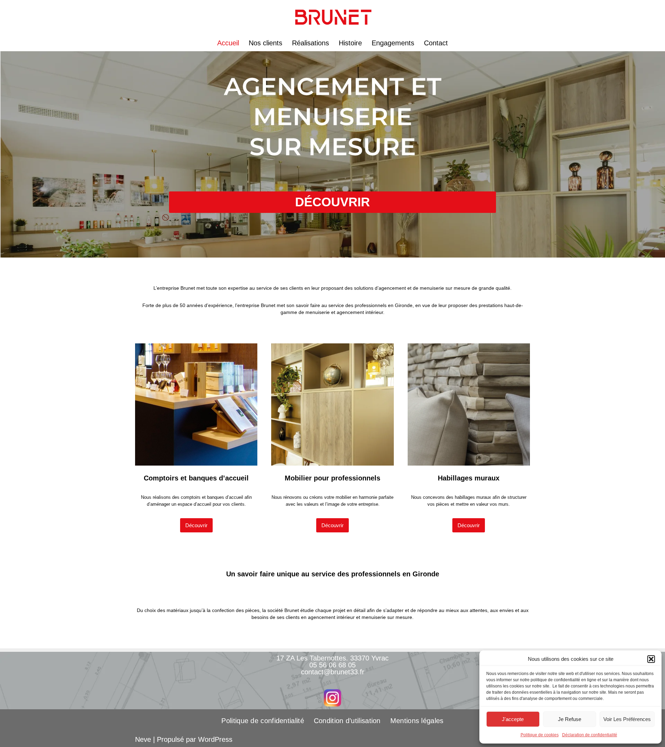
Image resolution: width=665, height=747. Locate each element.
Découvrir (196, 525)
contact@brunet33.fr (332, 672)
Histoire (350, 43)
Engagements (393, 43)
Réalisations (310, 43)
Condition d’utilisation (347, 720)
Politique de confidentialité (262, 720)
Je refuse (569, 719)
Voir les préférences (627, 719)
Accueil (228, 43)
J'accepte (513, 719)
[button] (651, 659)
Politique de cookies (540, 734)
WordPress (215, 739)
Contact (436, 43)
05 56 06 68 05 (332, 665)
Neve (143, 739)
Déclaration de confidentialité (589, 734)
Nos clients (265, 43)
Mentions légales (417, 720)
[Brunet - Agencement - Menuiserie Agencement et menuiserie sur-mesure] (332, 17)
